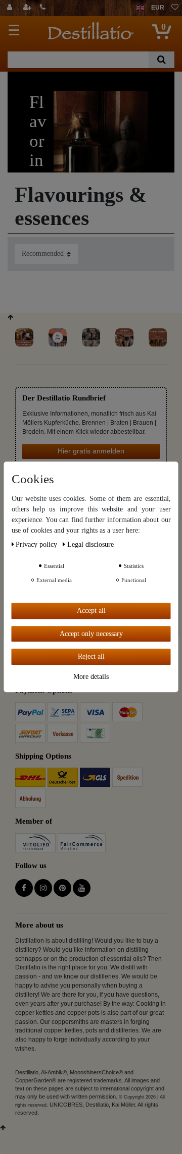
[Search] (161, 59)
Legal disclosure (90, 544)
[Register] (28, 8)
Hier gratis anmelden (91, 451)
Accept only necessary (91, 634)
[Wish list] (175, 8)
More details (91, 676)
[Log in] (11, 8)
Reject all (91, 656)
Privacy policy (37, 544)
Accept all (91, 610)
